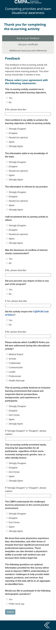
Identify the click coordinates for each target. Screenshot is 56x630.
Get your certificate (28, 44)
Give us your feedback (28, 38)
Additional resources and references (28, 50)
